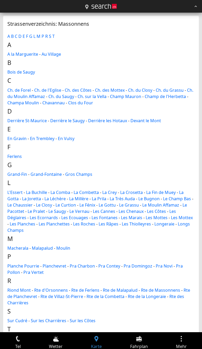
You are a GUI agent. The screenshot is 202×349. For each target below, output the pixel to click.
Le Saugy (57, 211)
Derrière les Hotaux (107, 121)
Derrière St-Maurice (27, 121)
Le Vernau (79, 211)
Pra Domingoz (138, 266)
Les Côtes (156, 211)
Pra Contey (109, 266)
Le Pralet (36, 211)
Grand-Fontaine (46, 174)
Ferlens (14, 156)
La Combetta (86, 192)
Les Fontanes (105, 217)
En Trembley (42, 138)
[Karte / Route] (86, 7)
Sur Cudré (17, 321)
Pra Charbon (82, 266)
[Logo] (104, 6)
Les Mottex (182, 217)
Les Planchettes (54, 224)
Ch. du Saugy (61, 96)
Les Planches (22, 224)
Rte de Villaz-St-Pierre (62, 296)
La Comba (60, 192)
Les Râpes (108, 224)
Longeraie (164, 224)
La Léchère (55, 199)
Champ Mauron (125, 96)
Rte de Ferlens (85, 290)
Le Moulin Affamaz (160, 205)
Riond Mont (19, 290)
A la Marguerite (22, 54)
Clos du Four (80, 103)
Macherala (17, 248)
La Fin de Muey (161, 192)
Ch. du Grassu (170, 90)
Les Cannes (104, 211)
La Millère (78, 199)
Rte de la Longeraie (147, 296)
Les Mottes (157, 217)
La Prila (99, 199)
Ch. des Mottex (110, 90)
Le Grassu (129, 205)
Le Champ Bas (177, 199)
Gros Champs (78, 174)
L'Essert (15, 192)
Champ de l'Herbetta (165, 96)
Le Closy (44, 205)
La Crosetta (131, 192)
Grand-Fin (17, 174)
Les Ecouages (74, 217)
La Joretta (31, 199)
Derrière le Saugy (67, 121)
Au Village (51, 54)
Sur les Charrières (48, 321)
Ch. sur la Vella (92, 96)
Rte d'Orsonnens (51, 290)
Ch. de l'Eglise (47, 90)
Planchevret (54, 266)
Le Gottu (107, 205)
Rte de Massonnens (160, 290)
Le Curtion (65, 205)
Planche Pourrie (23, 266)
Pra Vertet (33, 272)
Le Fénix (87, 205)
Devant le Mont (145, 121)
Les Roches (84, 224)
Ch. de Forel (19, 90)
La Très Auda (122, 199)
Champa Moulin (23, 103)
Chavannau (53, 103)
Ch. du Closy (140, 90)
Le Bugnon (149, 199)
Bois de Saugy (21, 72)
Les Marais (131, 217)
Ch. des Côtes (78, 90)
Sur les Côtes (82, 321)
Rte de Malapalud (120, 290)
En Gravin (17, 138)
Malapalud (42, 248)
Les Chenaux (131, 211)
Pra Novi (164, 266)
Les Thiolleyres (136, 224)
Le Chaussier (20, 205)
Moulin (63, 248)
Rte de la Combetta (105, 296)
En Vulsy (66, 138)
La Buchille (36, 192)
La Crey (109, 192)
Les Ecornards (44, 217)
